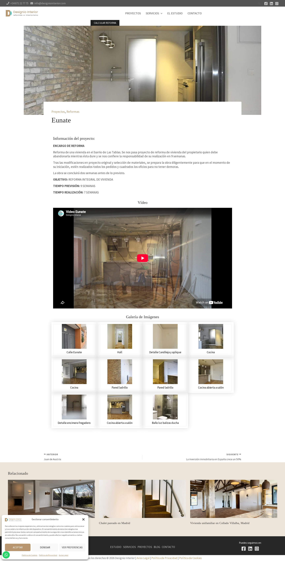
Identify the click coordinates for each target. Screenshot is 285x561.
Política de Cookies (190, 558)
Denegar (45, 547)
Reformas (72, 112)
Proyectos (133, 13)
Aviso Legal (63, 555)
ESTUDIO (115, 547)
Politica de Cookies (29, 555)
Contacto (195, 13)
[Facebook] (266, 3)
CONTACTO (168, 547)
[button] (83, 519)
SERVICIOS (129, 547)
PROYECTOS (145, 547)
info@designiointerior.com (50, 3)
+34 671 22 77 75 (19, 3)
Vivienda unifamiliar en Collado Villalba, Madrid (219, 523)
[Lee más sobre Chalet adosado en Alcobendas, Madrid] (51, 498)
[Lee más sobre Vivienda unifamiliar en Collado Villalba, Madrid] (233, 498)
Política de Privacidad (48, 555)
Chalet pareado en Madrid (114, 523)
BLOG (157, 547)
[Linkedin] (271, 3)
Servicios (152, 13)
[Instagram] (277, 3)
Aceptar (18, 547)
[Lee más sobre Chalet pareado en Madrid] (142, 498)
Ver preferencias (72, 547)
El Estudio (175, 13)
